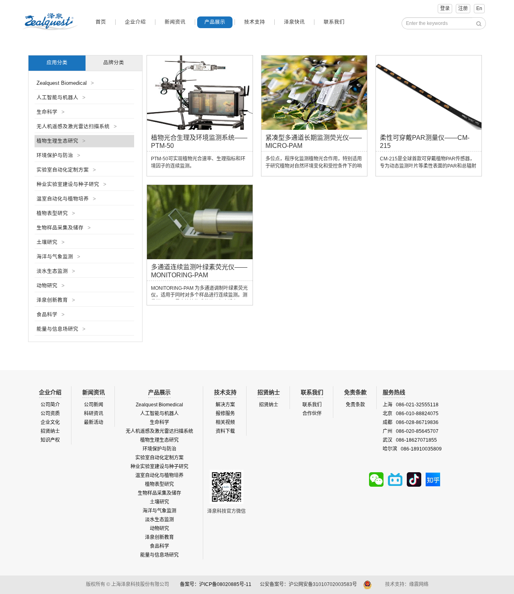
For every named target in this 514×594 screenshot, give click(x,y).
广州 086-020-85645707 (411, 431)
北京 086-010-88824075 (411, 413)
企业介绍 (135, 22)
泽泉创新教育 (56, 300)
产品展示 (214, 22)
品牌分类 (113, 63)
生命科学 (51, 112)
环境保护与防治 (58, 155)
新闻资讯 (175, 22)
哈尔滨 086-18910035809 (412, 449)
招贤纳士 (50, 431)
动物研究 (51, 286)
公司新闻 (93, 405)
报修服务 (225, 413)
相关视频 (225, 422)
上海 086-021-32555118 (411, 405)
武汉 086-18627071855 (410, 440)
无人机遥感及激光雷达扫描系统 (77, 126)
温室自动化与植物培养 (66, 199)
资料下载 (225, 431)
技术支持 (254, 22)
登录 (445, 8)
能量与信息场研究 (61, 329)
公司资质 (50, 413)
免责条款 (355, 405)
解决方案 (225, 405)
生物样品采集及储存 (64, 228)
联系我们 (334, 22)
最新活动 (93, 422)
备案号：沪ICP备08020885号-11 (215, 584)
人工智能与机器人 (61, 97)
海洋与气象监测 (58, 257)
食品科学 (51, 314)
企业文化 (50, 422)
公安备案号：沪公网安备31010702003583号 (309, 584)
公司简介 (50, 405)
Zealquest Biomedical (65, 83)
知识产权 (50, 440)
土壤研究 (51, 242)
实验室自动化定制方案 (66, 170)
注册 (463, 8)
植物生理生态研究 (61, 141)
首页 (101, 22)
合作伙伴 (312, 413)
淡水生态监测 (56, 271)
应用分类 (57, 63)
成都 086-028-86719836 (411, 422)
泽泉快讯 (294, 22)
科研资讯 (93, 413)
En (479, 8)
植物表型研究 (56, 213)
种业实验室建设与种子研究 (71, 184)
